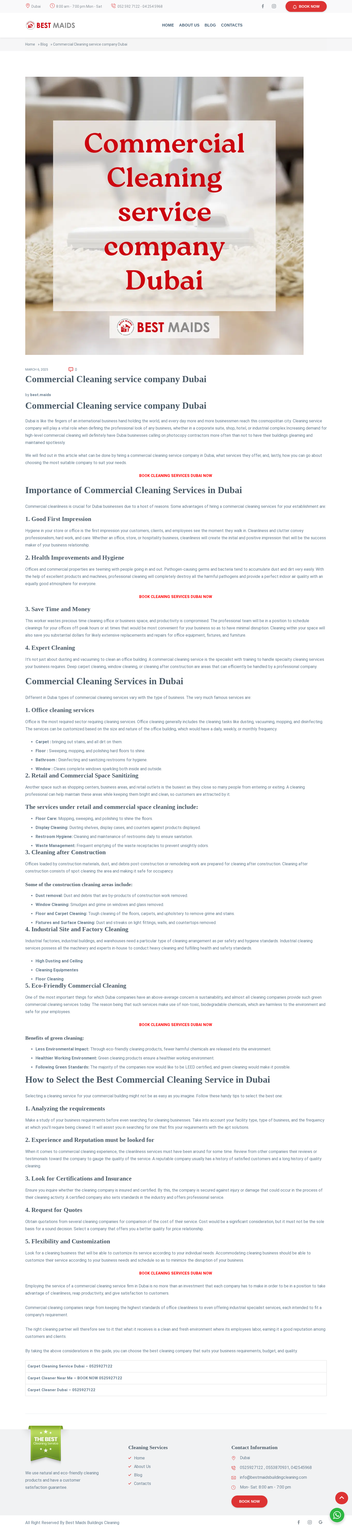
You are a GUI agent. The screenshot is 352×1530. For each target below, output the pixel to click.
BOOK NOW (309, 6)
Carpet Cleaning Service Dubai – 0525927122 (70, 1366)
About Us (189, 25)
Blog (210, 25)
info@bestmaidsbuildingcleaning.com (273, 1477)
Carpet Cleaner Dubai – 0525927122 (61, 1390)
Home (168, 25)
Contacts (231, 25)
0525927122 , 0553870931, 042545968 (276, 1467)
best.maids (40, 394)
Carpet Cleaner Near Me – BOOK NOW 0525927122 (75, 1378)
